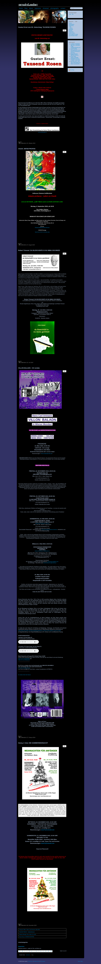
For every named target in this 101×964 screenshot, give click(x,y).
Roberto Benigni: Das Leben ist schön (27, 934)
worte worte (72, 33)
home (21, 8)
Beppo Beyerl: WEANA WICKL (75, 54)
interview (71, 31)
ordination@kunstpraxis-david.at (49, 529)
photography (54, 8)
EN (70, 14)
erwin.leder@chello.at (46, 453)
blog (26, 8)
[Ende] (51, 951)
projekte (71, 29)
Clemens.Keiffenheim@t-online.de (42, 227)
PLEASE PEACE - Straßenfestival (26, 932)
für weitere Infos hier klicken (24, 674)
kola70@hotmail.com (47, 830)
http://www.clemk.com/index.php (42, 232)
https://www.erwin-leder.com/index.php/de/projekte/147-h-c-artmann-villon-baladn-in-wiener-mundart (39, 630)
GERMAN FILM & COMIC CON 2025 (75, 59)
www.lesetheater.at (42, 132)
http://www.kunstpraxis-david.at (42, 523)
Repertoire (21, 946)
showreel (46, 8)
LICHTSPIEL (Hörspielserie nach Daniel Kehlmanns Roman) (75, 50)
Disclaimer (42, 961)
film (70, 26)
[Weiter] (48, 951)
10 (45, 951)
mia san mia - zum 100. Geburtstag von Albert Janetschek (76, 62)
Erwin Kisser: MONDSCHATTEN (26, 936)
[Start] (19, 951)
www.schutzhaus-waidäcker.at (42, 551)
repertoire (38, 8)
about (31, 8)
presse (70, 30)
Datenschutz (37, 961)
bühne (71, 28)
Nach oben (80, 961)
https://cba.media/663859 (23, 658)
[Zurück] (22, 951)
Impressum (30, 961)
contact (62, 8)
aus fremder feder (73, 35)
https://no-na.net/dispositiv (24, 659)
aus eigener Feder (73, 34)
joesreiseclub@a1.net (53, 561)
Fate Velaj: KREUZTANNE (74, 57)
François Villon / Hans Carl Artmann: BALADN (29, 929)
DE (73, 14)
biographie (71, 24)
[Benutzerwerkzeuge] (64, 30)
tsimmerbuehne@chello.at (49, 562)
